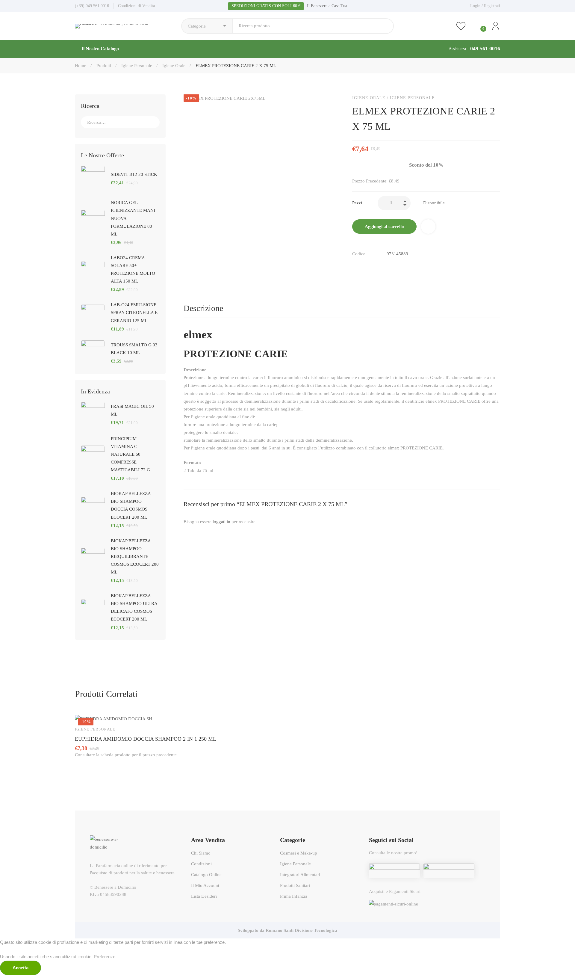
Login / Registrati (485, 6)
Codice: (359, 253)
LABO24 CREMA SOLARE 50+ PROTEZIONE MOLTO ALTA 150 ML (133, 269)
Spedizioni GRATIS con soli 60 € (265, 6)
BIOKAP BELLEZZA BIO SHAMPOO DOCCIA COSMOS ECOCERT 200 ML (131, 505)
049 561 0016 (485, 49)
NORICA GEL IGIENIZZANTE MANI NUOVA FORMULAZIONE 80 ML (133, 218)
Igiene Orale (173, 65)
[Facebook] (354, 266)
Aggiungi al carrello (384, 226)
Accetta (20, 967)
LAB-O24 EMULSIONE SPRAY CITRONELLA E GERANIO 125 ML (134, 312)
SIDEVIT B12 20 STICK (134, 174)
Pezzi (357, 202)
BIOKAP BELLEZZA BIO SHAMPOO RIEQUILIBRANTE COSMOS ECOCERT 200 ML (135, 556)
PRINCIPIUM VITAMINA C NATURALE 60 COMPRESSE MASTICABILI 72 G (130, 454)
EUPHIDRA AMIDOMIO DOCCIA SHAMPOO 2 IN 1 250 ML (145, 739)
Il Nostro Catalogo (100, 48)
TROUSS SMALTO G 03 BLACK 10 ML (134, 348)
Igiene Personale (136, 65)
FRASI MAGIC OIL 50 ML (132, 410)
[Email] (367, 266)
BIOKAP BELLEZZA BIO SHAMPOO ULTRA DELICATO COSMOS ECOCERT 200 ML (134, 607)
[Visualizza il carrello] (478, 26)
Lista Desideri (428, 226)
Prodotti (103, 65)
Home (80, 65)
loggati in (221, 521)
